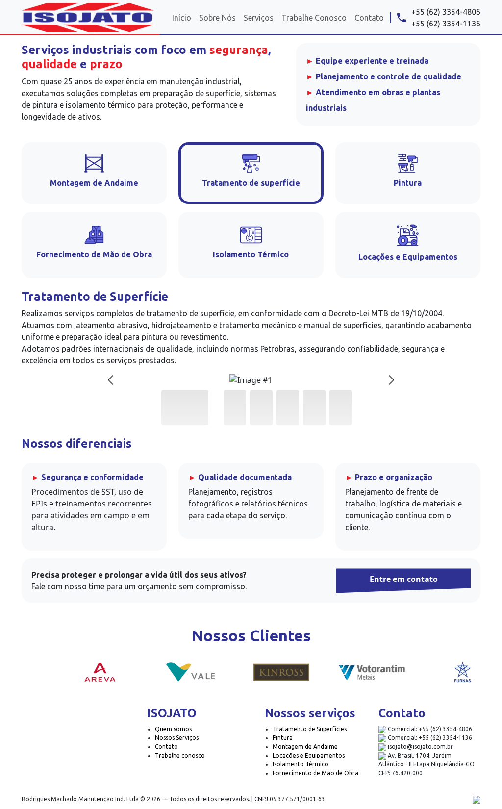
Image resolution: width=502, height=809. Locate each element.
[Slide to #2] (261, 407)
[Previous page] (111, 380)
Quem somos (173, 729)
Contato (369, 17)
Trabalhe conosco (180, 755)
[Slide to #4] (314, 407)
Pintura (283, 737)
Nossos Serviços (177, 737)
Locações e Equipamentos (309, 755)
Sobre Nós (217, 17)
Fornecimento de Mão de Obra (315, 773)
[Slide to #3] (287, 407)
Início (181, 17)
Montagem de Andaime (305, 746)
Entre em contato (404, 579)
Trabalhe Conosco (314, 17)
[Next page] (390, 380)
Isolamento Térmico (300, 764)
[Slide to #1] (184, 407)
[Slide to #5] (340, 407)
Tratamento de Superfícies (310, 729)
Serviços (259, 17)
